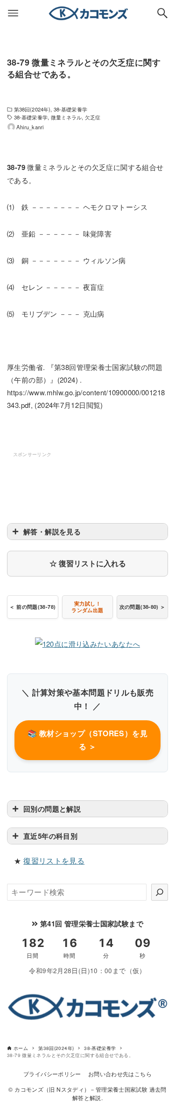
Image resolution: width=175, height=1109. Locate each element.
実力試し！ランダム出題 (87, 606)
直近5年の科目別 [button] (50, 836)
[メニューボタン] (13, 13)
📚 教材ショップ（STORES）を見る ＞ (87, 740)
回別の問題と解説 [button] (52, 809)
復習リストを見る (53, 860)
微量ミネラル (66, 117)
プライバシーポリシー (52, 1074)
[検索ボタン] (162, 13)
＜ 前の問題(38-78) (32, 606)
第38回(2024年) (32, 109)
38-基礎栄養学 (70, 109)
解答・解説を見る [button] (52, 531)
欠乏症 (92, 117)
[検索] (159, 892)
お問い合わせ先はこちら (120, 1074)
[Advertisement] (87, 482)
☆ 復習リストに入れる (87, 563)
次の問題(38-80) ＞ (142, 606)
